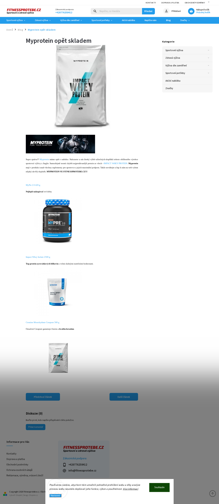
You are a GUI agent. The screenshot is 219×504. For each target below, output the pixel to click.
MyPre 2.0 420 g (33, 185)
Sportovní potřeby (175, 73)
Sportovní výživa (174, 50)
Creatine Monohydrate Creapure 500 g (42, 322)
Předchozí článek (43, 397)
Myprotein (44, 159)
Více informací (130, 489)
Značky (169, 88)
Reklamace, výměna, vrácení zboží (24, 475)
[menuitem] (18, 20)
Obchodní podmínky (195, 2)
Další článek (124, 397)
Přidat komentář (35, 427)
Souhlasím (159, 487)
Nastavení (55, 495)
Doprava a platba (170, 2)
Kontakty (151, 2)
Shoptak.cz (33, 495)
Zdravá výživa (172, 58)
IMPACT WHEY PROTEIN (115, 163)
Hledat (148, 11)
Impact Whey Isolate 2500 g (38, 257)
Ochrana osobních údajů (19, 470)
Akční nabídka (172, 81)
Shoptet (19, 495)
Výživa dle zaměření (176, 65)
